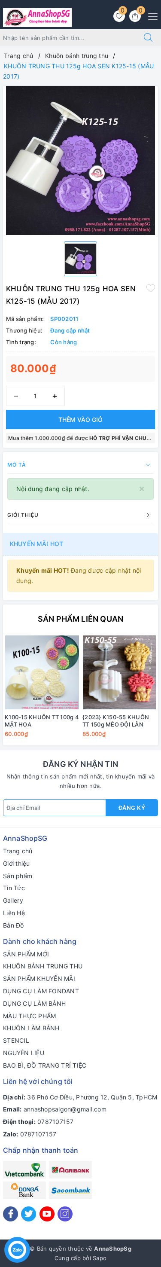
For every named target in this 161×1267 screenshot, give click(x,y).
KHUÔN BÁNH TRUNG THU (42, 966)
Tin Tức (14, 887)
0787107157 (55, 1121)
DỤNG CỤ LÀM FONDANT (41, 991)
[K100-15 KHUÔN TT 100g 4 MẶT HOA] (42, 672)
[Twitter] (28, 1213)
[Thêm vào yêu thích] (150, 288)
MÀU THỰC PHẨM (29, 1016)
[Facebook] (10, 1213)
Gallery (13, 900)
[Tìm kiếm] (148, 37)
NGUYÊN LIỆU (23, 1052)
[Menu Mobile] (150, 16)
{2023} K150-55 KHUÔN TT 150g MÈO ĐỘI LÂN (115, 721)
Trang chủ (17, 851)
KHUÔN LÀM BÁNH (31, 1028)
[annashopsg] (37, 17)
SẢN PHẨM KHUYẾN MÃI (39, 978)
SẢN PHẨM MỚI (26, 954)
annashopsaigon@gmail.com (65, 1109)
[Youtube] (47, 1213)
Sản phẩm (17, 875)
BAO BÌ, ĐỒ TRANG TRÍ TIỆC (44, 1065)
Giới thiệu (16, 863)
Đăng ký (132, 807)
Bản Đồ (13, 925)
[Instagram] (65, 1213)
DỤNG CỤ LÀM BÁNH (34, 1003)
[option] (80, 160)
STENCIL (16, 1040)
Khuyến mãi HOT (36, 543)
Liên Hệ (14, 912)
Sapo (99, 1258)
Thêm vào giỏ (80, 419)
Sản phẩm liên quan (80, 618)
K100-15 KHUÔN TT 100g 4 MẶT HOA (42, 721)
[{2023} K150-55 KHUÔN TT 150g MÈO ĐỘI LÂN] (119, 672)
